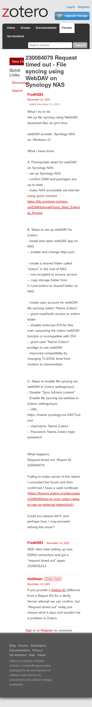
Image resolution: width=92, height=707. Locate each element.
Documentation (46, 27)
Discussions (21, 82)
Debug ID (58, 590)
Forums (67, 27)
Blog (12, 645)
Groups (25, 27)
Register (84, 7)
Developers (38, 645)
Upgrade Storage (76, 15)
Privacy (37, 650)
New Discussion (18, 61)
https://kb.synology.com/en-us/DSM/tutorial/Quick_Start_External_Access (53, 207)
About (42, 655)
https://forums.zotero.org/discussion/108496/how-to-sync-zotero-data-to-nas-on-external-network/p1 (53, 498)
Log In (71, 7)
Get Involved (15, 36)
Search (17, 90)
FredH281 (35, 94)
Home (11, 27)
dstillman (34, 579)
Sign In (30, 630)
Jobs (32, 655)
